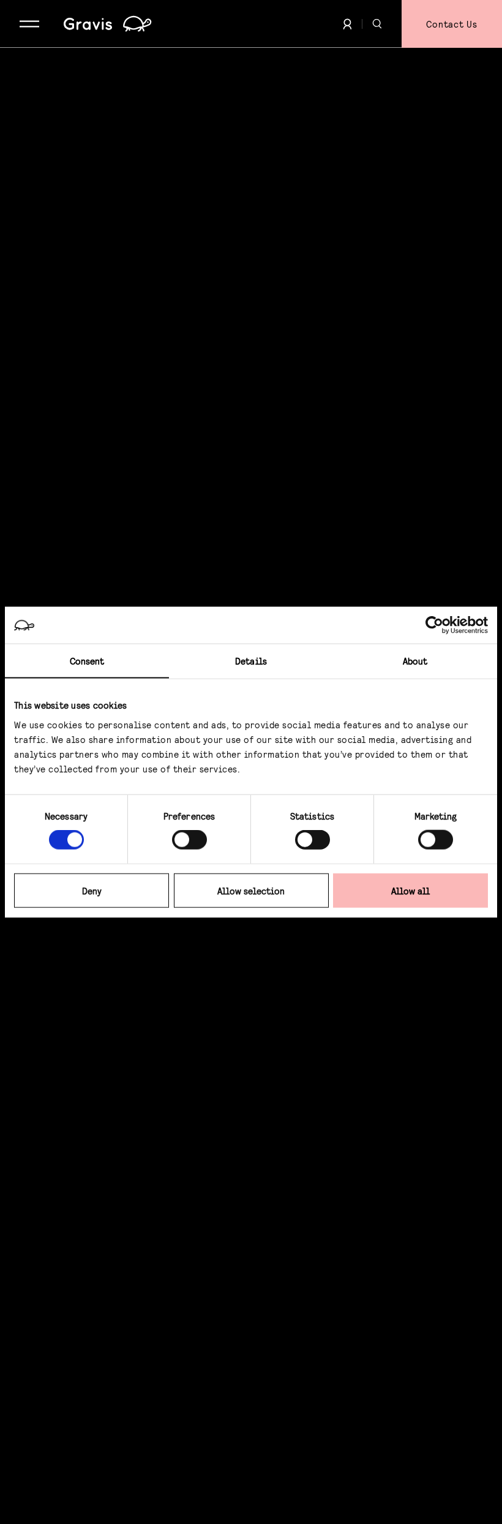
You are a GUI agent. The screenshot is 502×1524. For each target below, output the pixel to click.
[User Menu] (347, 23)
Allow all (410, 890)
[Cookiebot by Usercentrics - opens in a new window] (434, 625)
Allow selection (251, 890)
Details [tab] (251, 660)
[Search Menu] (377, 24)
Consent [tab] (87, 660)
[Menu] (29, 24)
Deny (92, 890)
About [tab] (415, 660)
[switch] (189, 840)
